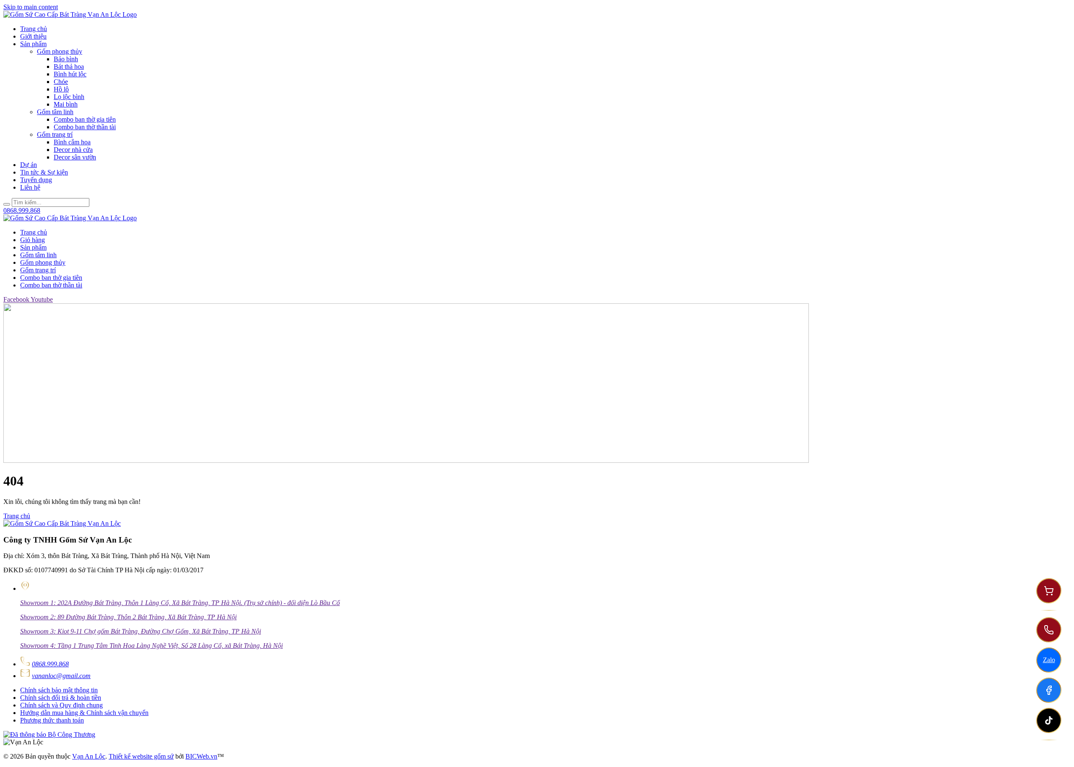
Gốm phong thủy (59, 51)
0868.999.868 (50, 664)
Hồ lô (61, 89)
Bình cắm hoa (72, 142)
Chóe (61, 81)
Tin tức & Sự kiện (44, 172)
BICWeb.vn (201, 756)
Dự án (28, 164)
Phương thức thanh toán (52, 720)
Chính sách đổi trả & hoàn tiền (60, 697)
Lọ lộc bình (69, 96)
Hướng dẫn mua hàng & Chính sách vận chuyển (84, 712)
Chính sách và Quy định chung (61, 705)
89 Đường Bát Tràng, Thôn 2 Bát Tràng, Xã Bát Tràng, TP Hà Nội (128, 617)
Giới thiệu (33, 36)
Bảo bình (66, 59)
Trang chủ (33, 28)
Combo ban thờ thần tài (85, 126)
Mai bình (66, 104)
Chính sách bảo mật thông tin (59, 690)
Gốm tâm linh (55, 111)
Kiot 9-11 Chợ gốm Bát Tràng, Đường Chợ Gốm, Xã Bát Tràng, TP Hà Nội (140, 631)
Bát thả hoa (69, 66)
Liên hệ (30, 187)
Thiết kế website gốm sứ (141, 756)
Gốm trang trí (55, 134)
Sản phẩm (33, 43)
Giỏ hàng (32, 239)
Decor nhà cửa (73, 149)
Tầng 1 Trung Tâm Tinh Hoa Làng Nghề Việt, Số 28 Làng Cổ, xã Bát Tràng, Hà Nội (151, 645)
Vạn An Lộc (88, 756)
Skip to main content (30, 6)
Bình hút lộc (70, 74)
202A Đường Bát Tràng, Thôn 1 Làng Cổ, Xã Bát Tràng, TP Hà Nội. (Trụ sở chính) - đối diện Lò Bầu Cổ (180, 602)
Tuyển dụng (36, 179)
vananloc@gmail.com (61, 675)
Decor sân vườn (75, 157)
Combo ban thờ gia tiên (85, 119)
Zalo (1049, 659)
